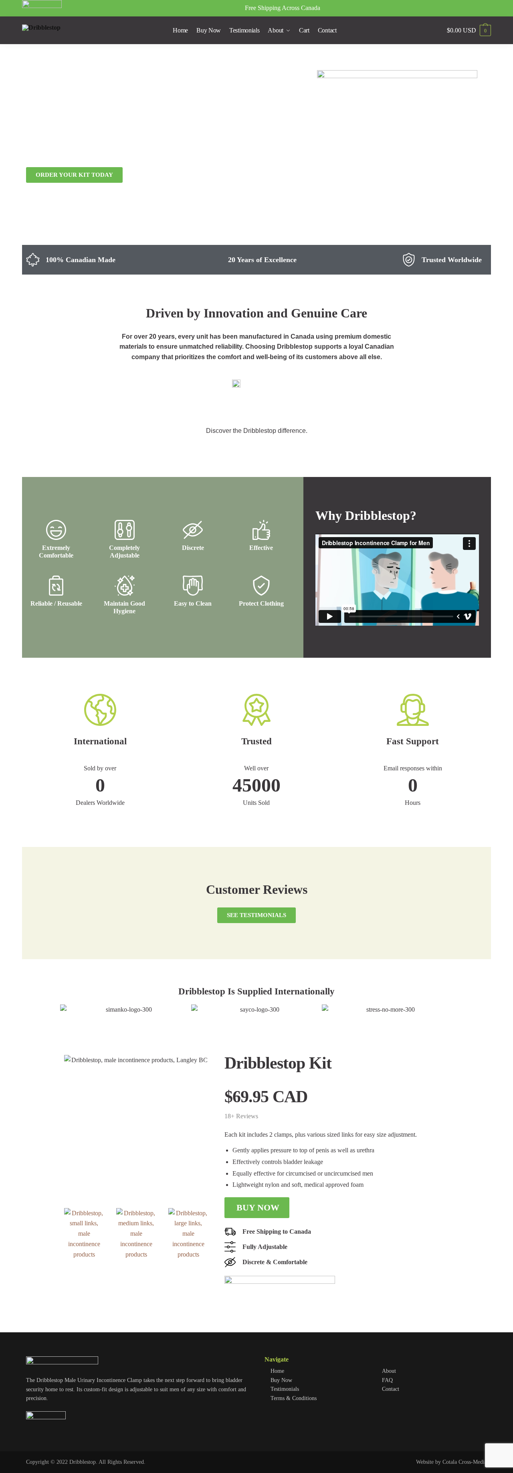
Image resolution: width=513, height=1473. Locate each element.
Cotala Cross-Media (464, 1462)
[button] (68, 1009)
